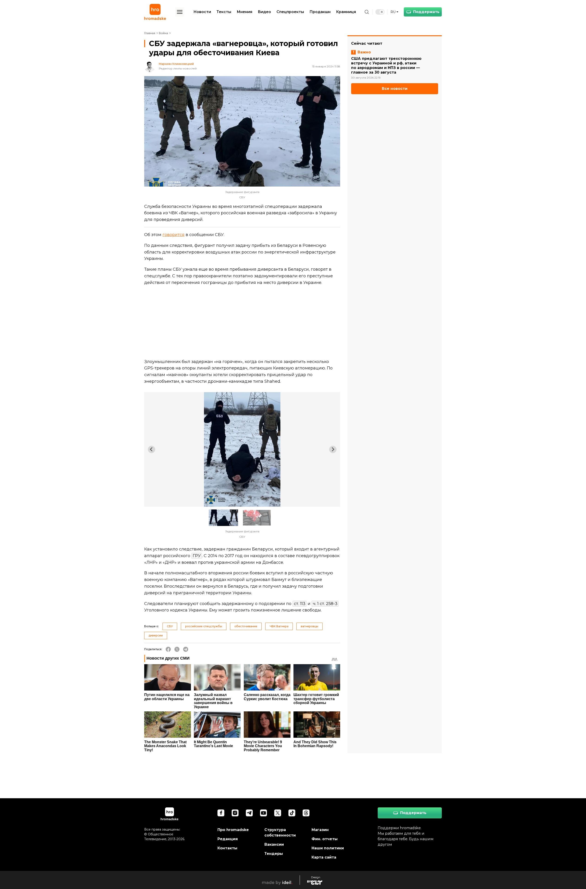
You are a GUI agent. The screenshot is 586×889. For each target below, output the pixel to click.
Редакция (227, 839)
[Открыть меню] (179, 12)
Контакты (227, 848)
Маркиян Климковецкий (176, 64)
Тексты (224, 12)
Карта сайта (324, 857)
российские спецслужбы (203, 626)
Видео (264, 12)
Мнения (244, 12)
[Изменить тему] (380, 12)
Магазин (320, 830)
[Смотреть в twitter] (277, 812)
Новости (202, 12)
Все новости (394, 88)
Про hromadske (233, 830)
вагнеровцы (309, 626)
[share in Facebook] (168, 649)
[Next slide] (332, 449)
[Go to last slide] (151, 449)
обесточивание (245, 626)
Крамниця (346, 12)
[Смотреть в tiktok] (291, 812)
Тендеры (273, 853)
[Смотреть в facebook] (220, 812)
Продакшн (320, 12)
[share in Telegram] (185, 649)
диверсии (156, 635)
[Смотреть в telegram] (249, 812)
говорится (173, 234)
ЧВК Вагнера (279, 626)
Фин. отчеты (325, 839)
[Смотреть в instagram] (235, 812)
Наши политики (328, 848)
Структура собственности (280, 832)
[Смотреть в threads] (306, 812)
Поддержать (426, 12)
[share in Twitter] (176, 649)
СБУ (170, 626)
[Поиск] (366, 12)
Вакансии (274, 844)
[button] (223, 517)
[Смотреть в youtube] (263, 812)
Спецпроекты (290, 12)
